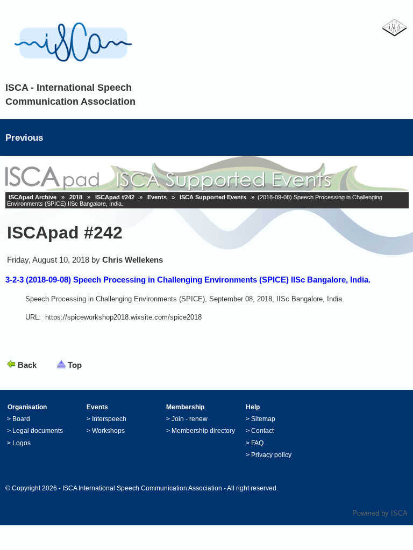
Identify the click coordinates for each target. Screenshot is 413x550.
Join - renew (190, 419)
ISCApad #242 (114, 197)
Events (157, 197)
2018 (75, 197)
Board (21, 419)
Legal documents (37, 431)
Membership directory (203, 431)
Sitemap (263, 419)
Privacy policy (271, 455)
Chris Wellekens (132, 259)
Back (27, 365)
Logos (21, 443)
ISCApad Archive (32, 197)
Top (75, 365)
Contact (262, 431)
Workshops (108, 431)
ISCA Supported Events (213, 197)
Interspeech (109, 419)
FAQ (257, 443)
